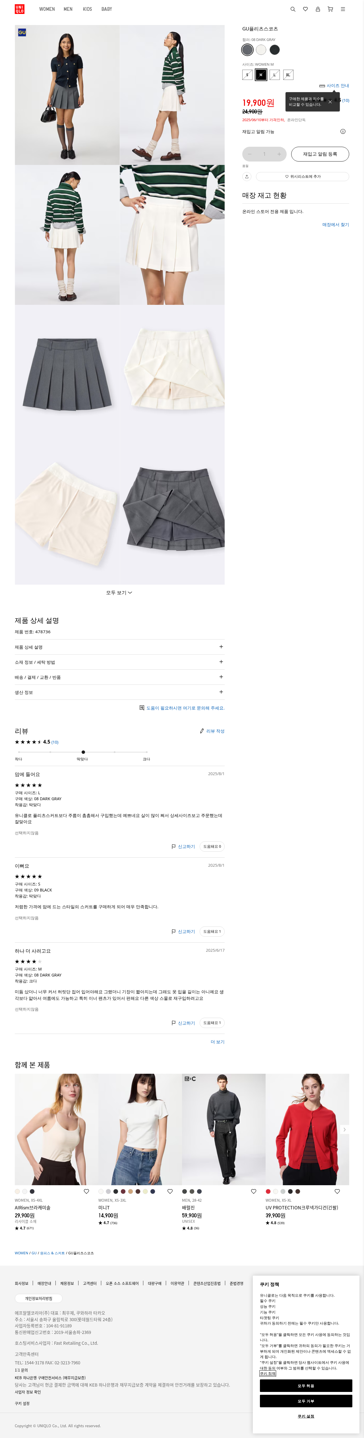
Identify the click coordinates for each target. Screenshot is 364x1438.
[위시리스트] (305, 9)
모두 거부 (306, 1401)
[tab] (47, 9)
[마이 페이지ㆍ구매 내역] (318, 9)
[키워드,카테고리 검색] (293, 9)
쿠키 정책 (268, 1373)
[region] (306, 1354)
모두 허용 (306, 1385)
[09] (275, 50)
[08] (247, 50)
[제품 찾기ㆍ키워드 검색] (343, 9)
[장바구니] (330, 9)
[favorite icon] (86, 1191)
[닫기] (330, 102)
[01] (261, 50)
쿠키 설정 (306, 1416)
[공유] (246, 176)
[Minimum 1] (249, 154)
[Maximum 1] (279, 154)
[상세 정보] (343, 131)
